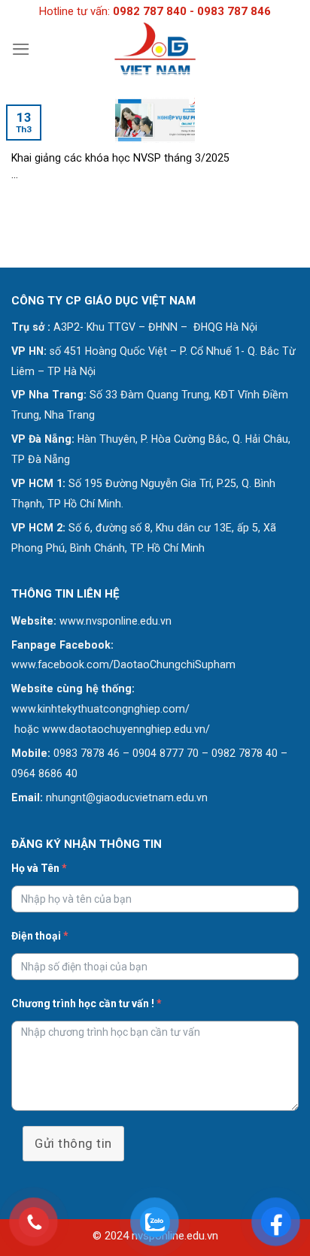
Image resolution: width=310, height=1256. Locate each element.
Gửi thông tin (73, 1143)
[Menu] (21, 49)
